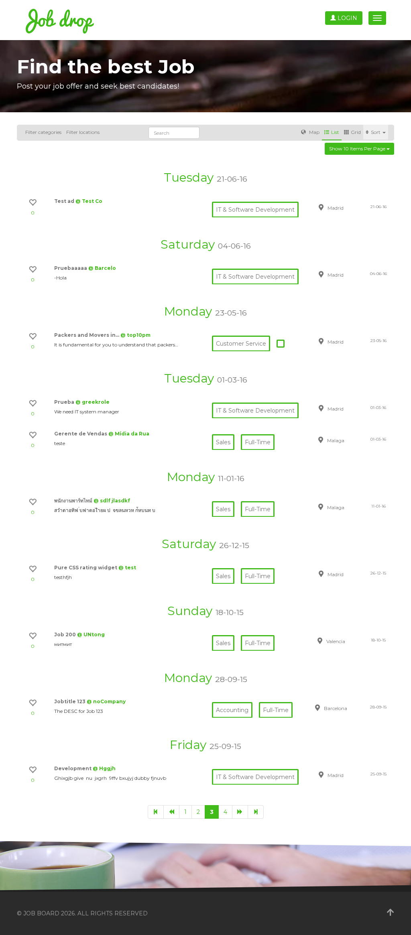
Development (73, 768)
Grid (356, 132)
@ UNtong (91, 634)
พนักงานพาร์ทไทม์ (74, 501)
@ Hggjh (104, 768)
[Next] (240, 812)
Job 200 (65, 634)
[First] (156, 812)
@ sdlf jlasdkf (112, 501)
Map (313, 132)
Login (346, 18)
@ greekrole (92, 402)
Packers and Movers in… (87, 335)
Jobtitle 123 (70, 701)
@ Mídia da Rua (128, 434)
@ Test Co (88, 201)
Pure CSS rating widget (86, 568)
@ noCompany (106, 701)
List (335, 132)
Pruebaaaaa (71, 268)
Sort (376, 132)
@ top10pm (135, 335)
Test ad (64, 201)
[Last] (256, 812)
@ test (127, 568)
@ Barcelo (102, 268)
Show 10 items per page (358, 149)
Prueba (64, 402)
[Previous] (171, 812)
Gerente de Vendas (81, 434)
